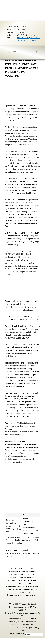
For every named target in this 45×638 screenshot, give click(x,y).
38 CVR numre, (21, 604)
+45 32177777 (29, 578)
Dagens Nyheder (24, 41)
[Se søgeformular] (37, 52)
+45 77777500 (25, 584)
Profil (35, 41)
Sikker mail (35, 38)
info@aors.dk (23, 38)
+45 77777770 (31, 572)
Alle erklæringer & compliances (22, 633)
